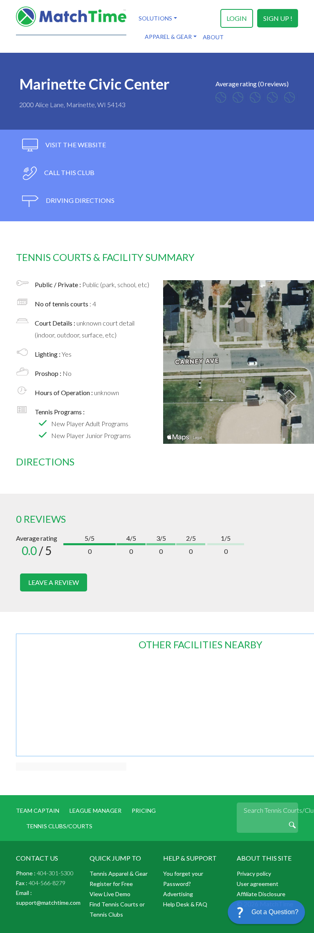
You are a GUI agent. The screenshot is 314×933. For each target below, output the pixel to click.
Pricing (144, 810)
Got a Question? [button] (274, 911)
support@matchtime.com (48, 902)
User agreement (257, 883)
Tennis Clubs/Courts (59, 826)
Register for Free (111, 883)
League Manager (95, 810)
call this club (68, 172)
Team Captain (37, 810)
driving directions (79, 200)
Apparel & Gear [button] (168, 36)
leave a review (53, 582)
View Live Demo (110, 893)
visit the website (75, 144)
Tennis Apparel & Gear (119, 873)
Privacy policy (254, 873)
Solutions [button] (155, 18)
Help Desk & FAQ (185, 904)
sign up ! (277, 18)
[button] (266, 912)
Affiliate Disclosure (261, 893)
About (213, 37)
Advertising (178, 893)
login (237, 18)
